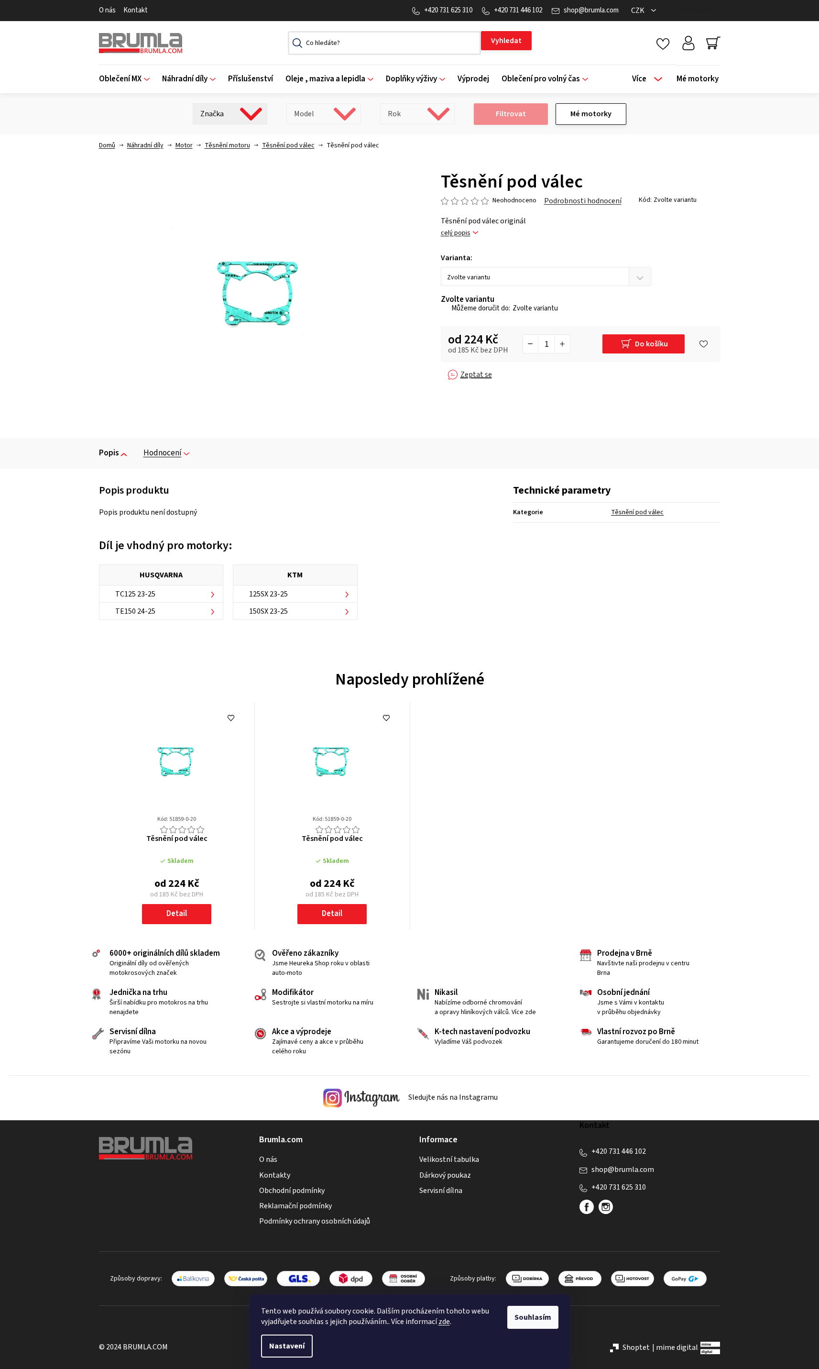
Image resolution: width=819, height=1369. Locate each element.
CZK (638, 10)
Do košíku (651, 344)
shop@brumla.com (591, 10)
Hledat (506, 40)
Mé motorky (591, 114)
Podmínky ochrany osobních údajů (314, 1221)
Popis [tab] (109, 453)
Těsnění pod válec (637, 512)
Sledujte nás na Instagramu (452, 1097)
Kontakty (274, 1175)
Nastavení (287, 1346)
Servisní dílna (440, 1190)
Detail (176, 913)
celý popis (455, 233)
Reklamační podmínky (295, 1206)
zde (444, 1321)
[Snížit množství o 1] (530, 344)
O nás (107, 10)
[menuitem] (127, 79)
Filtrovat (511, 114)
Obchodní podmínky (292, 1190)
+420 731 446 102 (518, 10)
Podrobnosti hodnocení (583, 201)
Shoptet (636, 1347)
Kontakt (135, 10)
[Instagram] (606, 1207)
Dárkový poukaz (445, 1175)
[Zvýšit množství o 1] (562, 344)
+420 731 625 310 (448, 10)
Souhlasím (532, 1317)
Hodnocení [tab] (162, 453)
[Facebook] (586, 1207)
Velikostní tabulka (449, 1159)
